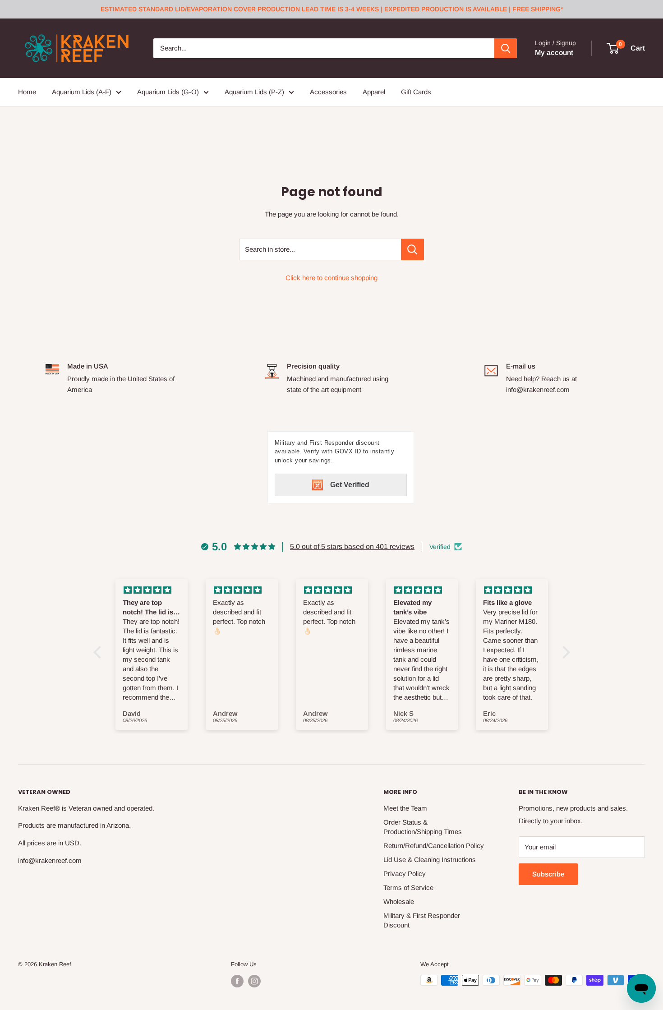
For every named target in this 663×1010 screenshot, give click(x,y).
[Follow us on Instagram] (254, 981)
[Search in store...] (412, 249)
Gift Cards (416, 92)
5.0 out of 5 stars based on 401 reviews (352, 546)
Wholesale (398, 901)
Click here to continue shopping (331, 277)
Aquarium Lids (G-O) (168, 92)
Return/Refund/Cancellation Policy (433, 845)
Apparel (374, 92)
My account (554, 52)
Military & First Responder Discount (421, 920)
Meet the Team (405, 808)
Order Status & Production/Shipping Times (422, 826)
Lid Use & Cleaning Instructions (429, 859)
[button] (99, 652)
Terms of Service (408, 887)
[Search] (505, 48)
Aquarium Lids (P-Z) (254, 92)
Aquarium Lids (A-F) (81, 92)
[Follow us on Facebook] (237, 981)
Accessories (328, 92)
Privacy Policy (404, 873)
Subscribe (548, 874)
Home (27, 92)
